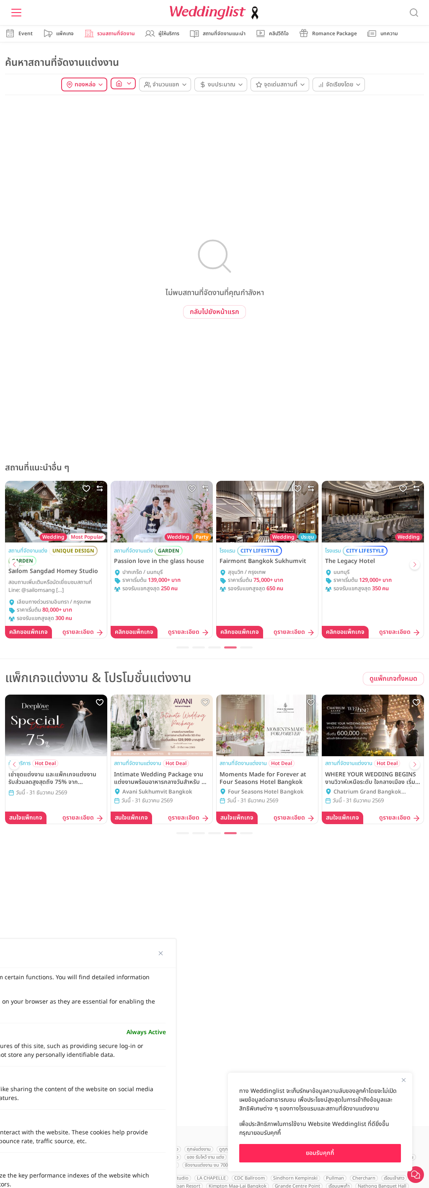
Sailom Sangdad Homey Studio (53, 571)
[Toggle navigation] (16, 13)
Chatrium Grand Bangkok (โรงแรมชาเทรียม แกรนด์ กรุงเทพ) (372, 792)
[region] (320, 1122)
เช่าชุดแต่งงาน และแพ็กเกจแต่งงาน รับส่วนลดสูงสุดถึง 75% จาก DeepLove (52, 778)
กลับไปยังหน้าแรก (214, 312)
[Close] (403, 1080)
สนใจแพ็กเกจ (25, 817)
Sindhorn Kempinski (295, 1178)
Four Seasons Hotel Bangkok (266, 792)
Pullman (335, 1178)
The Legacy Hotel (350, 561)
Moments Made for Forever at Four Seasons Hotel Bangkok (263, 778)
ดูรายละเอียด (78, 632)
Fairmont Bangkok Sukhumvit (263, 561)
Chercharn (363, 1178)
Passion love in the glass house (159, 561)
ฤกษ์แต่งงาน (199, 1149)
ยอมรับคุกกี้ (320, 1153)
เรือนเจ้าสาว (394, 1178)
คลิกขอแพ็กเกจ (28, 632)
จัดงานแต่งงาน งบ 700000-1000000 (220, 1165)
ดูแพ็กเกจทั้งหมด (393, 679)
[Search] (414, 13)
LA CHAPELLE (211, 1178)
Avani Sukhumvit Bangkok (157, 792)
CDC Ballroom (249, 1178)
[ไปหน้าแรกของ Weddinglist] (216, 13)
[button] (14, 565)
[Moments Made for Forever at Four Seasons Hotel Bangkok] (267, 725)
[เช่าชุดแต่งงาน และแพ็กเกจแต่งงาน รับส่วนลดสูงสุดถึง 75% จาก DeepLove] (56, 725)
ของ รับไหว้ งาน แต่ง (205, 1157)
